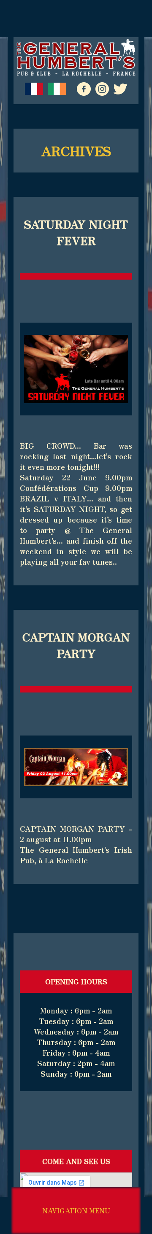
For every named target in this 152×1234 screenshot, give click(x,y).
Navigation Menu (76, 1210)
